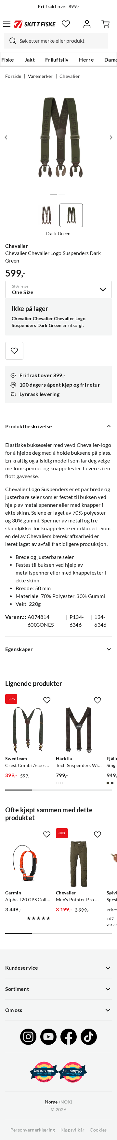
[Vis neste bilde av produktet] (111, 137)
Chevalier (69, 76)
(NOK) (58, 1101)
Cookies (98, 1130)
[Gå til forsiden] (35, 24)
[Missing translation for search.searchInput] (10, 41)
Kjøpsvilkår (72, 1130)
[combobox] (56, 41)
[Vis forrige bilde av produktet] (6, 137)
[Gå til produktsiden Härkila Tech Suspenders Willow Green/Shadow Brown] (78, 730)
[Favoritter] (65, 24)
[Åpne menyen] (7, 24)
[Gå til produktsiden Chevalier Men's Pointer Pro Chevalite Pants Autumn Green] (78, 864)
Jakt (30, 60)
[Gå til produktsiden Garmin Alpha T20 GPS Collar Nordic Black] (28, 864)
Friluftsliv (57, 60)
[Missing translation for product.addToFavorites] (14, 351)
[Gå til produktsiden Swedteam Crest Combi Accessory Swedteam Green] (28, 730)
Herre (86, 60)
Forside (13, 76)
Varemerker (40, 76)
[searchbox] (62, 40)
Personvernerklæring (32, 1130)
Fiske (7, 60)
